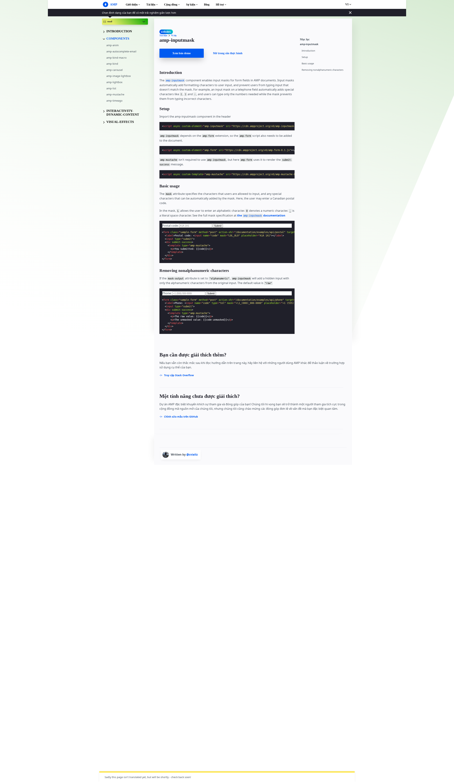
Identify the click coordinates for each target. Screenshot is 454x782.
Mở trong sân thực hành (227, 53)
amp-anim (112, 45)
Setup (305, 57)
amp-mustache (115, 94)
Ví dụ (173, 35)
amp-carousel (114, 70)
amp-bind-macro (116, 57)
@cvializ (192, 454)
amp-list (111, 88)
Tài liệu (150, 4)
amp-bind (112, 63)
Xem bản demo (181, 53)
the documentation (261, 215)
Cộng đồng (170, 4)
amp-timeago (114, 100)
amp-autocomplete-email (121, 51)
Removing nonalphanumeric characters (322, 69)
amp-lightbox (114, 82)
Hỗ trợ (220, 4)
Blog (206, 4)
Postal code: (170, 226)
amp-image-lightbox (118, 76)
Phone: (167, 293)
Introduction (308, 50)
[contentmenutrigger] (324, 39)
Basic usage (308, 63)
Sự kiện (190, 4)
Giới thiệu (132, 4)
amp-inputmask (309, 44)
